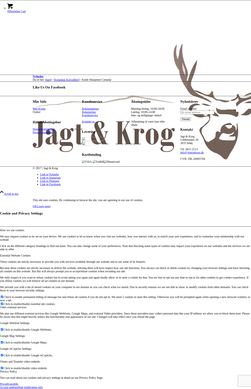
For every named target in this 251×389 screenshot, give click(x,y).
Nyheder (38, 76)
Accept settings (9, 387)
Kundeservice (90, 115)
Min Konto (39, 108)
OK (35, 206)
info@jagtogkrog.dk (192, 152)
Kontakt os (88, 121)
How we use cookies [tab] (12, 230)
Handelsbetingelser (44, 129)
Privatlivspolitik (9, 384)
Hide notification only (30, 387)
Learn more (44, 206)
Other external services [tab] (13, 307)
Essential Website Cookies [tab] (15, 255)
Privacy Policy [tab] (8, 371)
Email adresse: (188, 108)
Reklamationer (90, 108)
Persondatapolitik (43, 132)
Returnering (89, 112)
